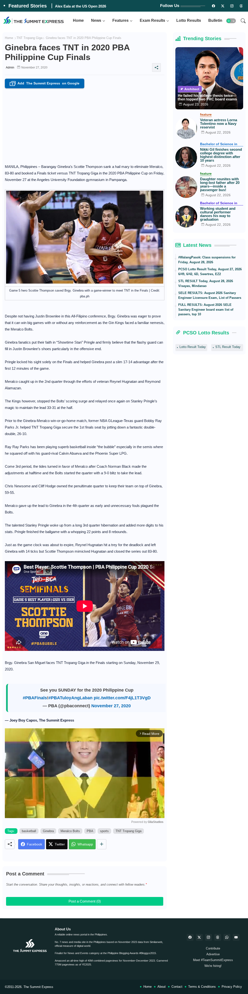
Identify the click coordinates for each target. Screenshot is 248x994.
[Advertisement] (84, 124)
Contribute (213, 948)
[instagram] (231, 5)
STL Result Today (227, 347)
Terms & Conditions (202, 986)
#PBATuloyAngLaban (70, 697)
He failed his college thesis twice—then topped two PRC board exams (207, 97)
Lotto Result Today (192, 347)
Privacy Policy (232, 986)
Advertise (213, 954)
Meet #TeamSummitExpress (213, 960)
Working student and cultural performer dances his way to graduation (217, 214)
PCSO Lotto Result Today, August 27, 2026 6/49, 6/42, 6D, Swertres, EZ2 (210, 271)
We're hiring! (213, 966)
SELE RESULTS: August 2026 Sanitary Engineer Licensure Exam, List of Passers (209, 295)
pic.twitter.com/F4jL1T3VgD (122, 697)
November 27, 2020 (111, 705)
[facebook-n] (213, 5)
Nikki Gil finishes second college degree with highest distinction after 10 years (221, 155)
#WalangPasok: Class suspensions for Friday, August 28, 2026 (207, 260)
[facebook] (190, 937)
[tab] (78, 21)
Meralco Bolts (70, 831)
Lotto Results (188, 20)
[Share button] (101, 844)
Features (120, 20)
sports (104, 831)
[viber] (227, 937)
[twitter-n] (222, 5)
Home (78, 20)
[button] (231, 20)
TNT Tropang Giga (29, 38)
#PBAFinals (35, 697)
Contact (176, 986)
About (161, 986)
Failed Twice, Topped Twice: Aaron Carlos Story (95, 6)
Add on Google (45, 83)
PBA (90, 831)
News (96, 20)
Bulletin (215, 20)
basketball (29, 831)
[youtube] (236, 937)
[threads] (241, 5)
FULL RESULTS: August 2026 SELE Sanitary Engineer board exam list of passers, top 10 (205, 309)
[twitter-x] (199, 937)
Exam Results (152, 20)
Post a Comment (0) (85, 901)
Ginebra (48, 831)
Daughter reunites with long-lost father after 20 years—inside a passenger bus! (220, 184)
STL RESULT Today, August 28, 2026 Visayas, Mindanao (205, 283)
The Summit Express (38, 987)
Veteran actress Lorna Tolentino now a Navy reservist (218, 123)
